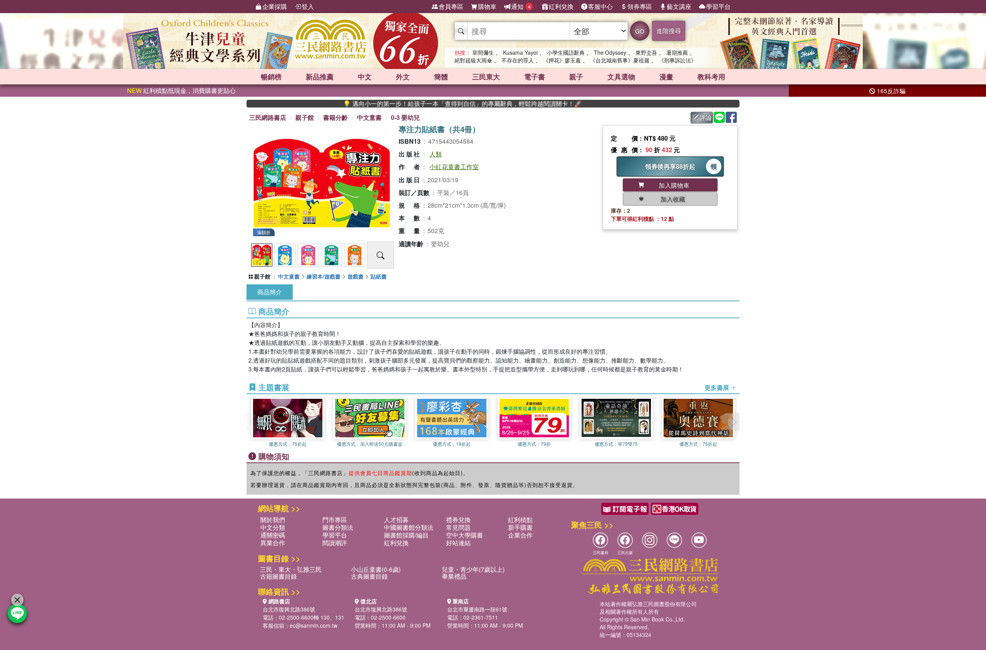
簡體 (441, 77)
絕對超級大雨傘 (473, 60)
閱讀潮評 (334, 542)
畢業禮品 (454, 576)
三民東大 (486, 77)
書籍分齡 (335, 117)
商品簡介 (269, 291)
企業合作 (520, 535)
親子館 (304, 117)
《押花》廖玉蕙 (562, 60)
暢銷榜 (271, 77)
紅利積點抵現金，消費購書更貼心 (181, 90)
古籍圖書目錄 (278, 576)
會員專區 (451, 6)
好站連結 (458, 542)
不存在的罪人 (517, 60)
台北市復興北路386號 (289, 609)
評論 (705, 117)
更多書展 (717, 387)
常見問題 (458, 527)
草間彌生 (483, 52)
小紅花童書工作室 (454, 166)
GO (639, 31)
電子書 (534, 77)
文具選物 (621, 77)
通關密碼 (272, 535)
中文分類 (272, 527)
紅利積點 (520, 519)
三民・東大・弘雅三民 (291, 569)
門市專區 (334, 519)
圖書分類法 (337, 527)
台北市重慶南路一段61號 (477, 609)
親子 (576, 77)
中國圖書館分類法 (408, 527)
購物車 (487, 6)
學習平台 (718, 6)
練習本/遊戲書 (323, 276)
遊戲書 (355, 276)
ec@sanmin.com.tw (313, 625)
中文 (365, 77)
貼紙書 (379, 276)
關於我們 (272, 519)
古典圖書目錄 (369, 576)
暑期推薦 (677, 52)
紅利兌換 (561, 6)
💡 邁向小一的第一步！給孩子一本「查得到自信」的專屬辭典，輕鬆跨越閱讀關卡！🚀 (437, 103)
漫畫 (666, 77)
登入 (308, 6)
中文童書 (369, 117)
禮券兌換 (458, 519)
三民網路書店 (267, 117)
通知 (521, 6)
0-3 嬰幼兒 (405, 117)
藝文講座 (679, 6)
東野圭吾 (646, 52)
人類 (435, 153)
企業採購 (274, 6)
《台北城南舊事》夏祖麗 (619, 60)
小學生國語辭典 (566, 52)
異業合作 (272, 542)
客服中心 (600, 6)
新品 (320, 77)
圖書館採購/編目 (406, 535)
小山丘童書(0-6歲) (376, 569)
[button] (734, 421)
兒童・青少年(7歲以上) (473, 569)
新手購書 (520, 527)
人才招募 (396, 519)
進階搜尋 (668, 30)
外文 (403, 77)
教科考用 (711, 77)
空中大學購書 (464, 535)
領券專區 (639, 6)
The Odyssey (610, 52)
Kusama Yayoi (520, 52)
